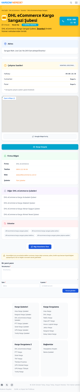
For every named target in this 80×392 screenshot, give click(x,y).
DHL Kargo (47, 314)
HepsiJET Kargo (49, 321)
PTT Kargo (18, 352)
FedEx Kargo (47, 318)
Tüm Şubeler (20, 180)
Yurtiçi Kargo (19, 372)
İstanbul (41, 28)
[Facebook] (2, 385)
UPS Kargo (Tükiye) (21, 368)
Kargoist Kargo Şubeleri (23, 314)
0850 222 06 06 (22, 169)
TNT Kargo (18, 359)
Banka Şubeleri (48, 352)
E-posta (43, 282)
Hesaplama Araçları (50, 349)
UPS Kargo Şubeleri (21, 330)
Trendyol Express (21, 362)
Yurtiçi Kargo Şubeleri (22, 333)
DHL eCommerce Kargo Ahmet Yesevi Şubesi (21, 214)
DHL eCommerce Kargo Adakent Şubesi (19, 203)
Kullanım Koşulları (6, 389)
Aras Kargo (47, 311)
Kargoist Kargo (48, 331)
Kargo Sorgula (41, 147)
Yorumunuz (6, 266)
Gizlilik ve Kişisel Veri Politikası (24, 389)
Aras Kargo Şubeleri (21, 311)
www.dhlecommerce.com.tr (26, 175)
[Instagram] (12, 385)
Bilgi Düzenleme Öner (41, 247)
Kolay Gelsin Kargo (49, 334)
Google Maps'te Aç (41, 136)
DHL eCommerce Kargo (23, 349)
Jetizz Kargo (47, 327)
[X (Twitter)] (7, 385)
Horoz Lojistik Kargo (50, 324)
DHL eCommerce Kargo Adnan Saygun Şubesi (22, 209)
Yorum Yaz (15, 25)
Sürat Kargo (19, 355)
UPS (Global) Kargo (21, 365)
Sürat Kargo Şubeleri (22, 327)
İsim (4, 282)
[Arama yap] (71, 2)
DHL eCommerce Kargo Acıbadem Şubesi (20, 197)
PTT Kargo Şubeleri (21, 323)
